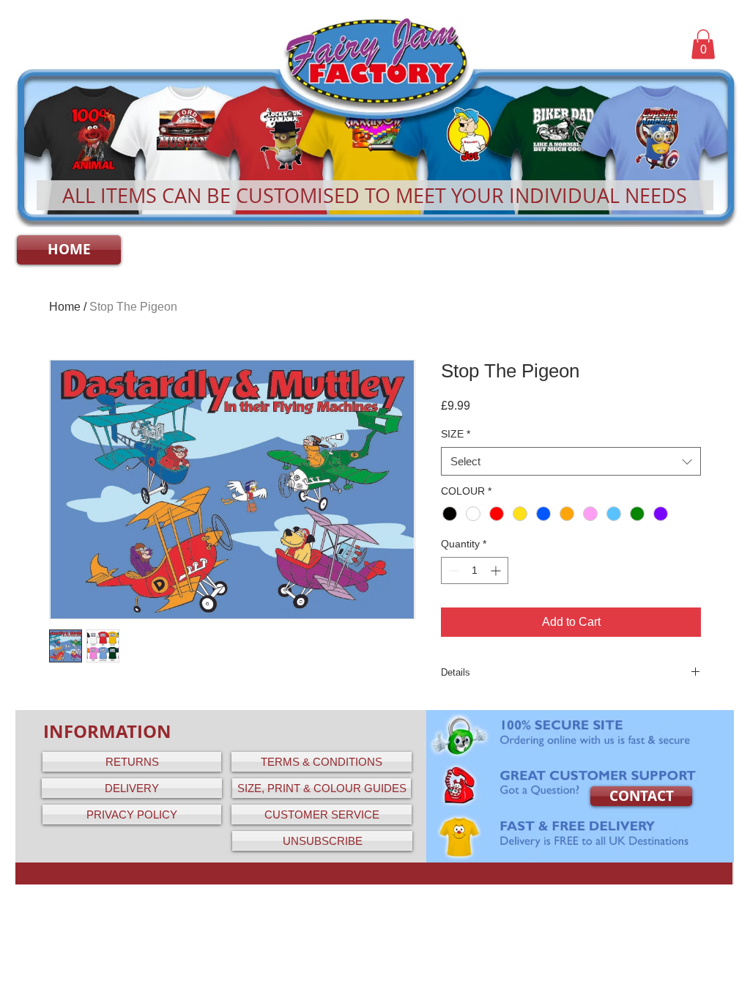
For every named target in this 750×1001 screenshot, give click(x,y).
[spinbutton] (474, 570)
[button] (703, 44)
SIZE (455, 434)
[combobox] (571, 461)
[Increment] (497, 570)
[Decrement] (452, 570)
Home (65, 306)
